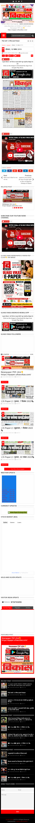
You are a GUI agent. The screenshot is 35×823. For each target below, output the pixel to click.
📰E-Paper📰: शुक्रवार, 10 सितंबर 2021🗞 (19, 743)
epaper (9, 167)
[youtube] (13, 1)
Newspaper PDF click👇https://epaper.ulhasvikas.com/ (12, 205)
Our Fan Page (7, 608)
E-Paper (6, 354)
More (31, 354)
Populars (17, 608)
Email (18, 55)
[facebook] (21, 1)
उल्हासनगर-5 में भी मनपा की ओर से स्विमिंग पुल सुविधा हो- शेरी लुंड (20, 700)
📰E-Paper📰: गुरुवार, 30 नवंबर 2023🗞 (17, 457)
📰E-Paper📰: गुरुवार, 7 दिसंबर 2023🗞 (17, 401)
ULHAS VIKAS (9, 819)
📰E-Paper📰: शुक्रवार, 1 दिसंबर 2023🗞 (17, 429)
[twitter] (19, 1)
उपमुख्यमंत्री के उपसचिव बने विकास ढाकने (17, 753)
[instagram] (16, 1)
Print (11, 55)
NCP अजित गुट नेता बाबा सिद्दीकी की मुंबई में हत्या (19, 769)
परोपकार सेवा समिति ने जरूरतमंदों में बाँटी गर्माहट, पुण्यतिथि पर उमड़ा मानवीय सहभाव (21, 709)
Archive (28, 608)
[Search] (32, 35)
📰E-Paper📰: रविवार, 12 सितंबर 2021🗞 (18, 727)
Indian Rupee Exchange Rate (18, 512)
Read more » (4, 382)
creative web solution (22, 821)
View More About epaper (17, 469)
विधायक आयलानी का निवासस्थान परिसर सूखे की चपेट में (20, 761)
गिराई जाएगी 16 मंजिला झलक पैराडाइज (11, 41)
